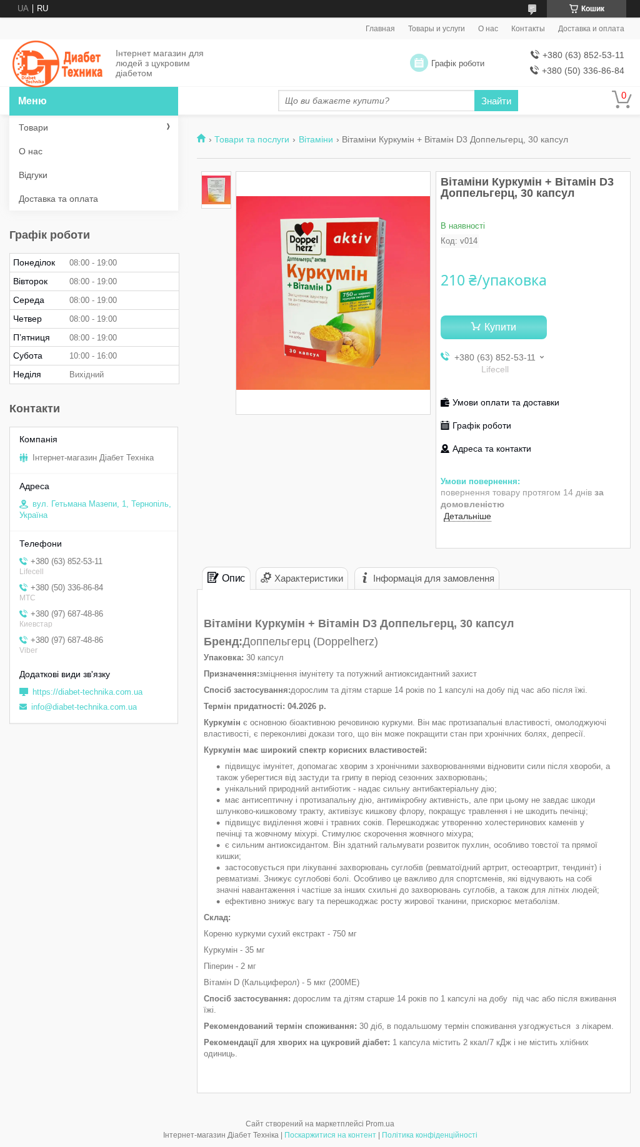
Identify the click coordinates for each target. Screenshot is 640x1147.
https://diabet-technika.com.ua (87, 692)
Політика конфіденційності (430, 1135)
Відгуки (33, 175)
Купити (500, 327)
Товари (33, 127)
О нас (488, 28)
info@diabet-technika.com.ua (84, 707)
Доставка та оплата (58, 199)
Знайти (496, 101)
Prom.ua (380, 1124)
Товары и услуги (436, 28)
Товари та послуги (251, 139)
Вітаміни (316, 139)
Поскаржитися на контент (330, 1135)
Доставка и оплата (591, 28)
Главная (380, 28)
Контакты (528, 28)
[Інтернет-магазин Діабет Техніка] (59, 63)
